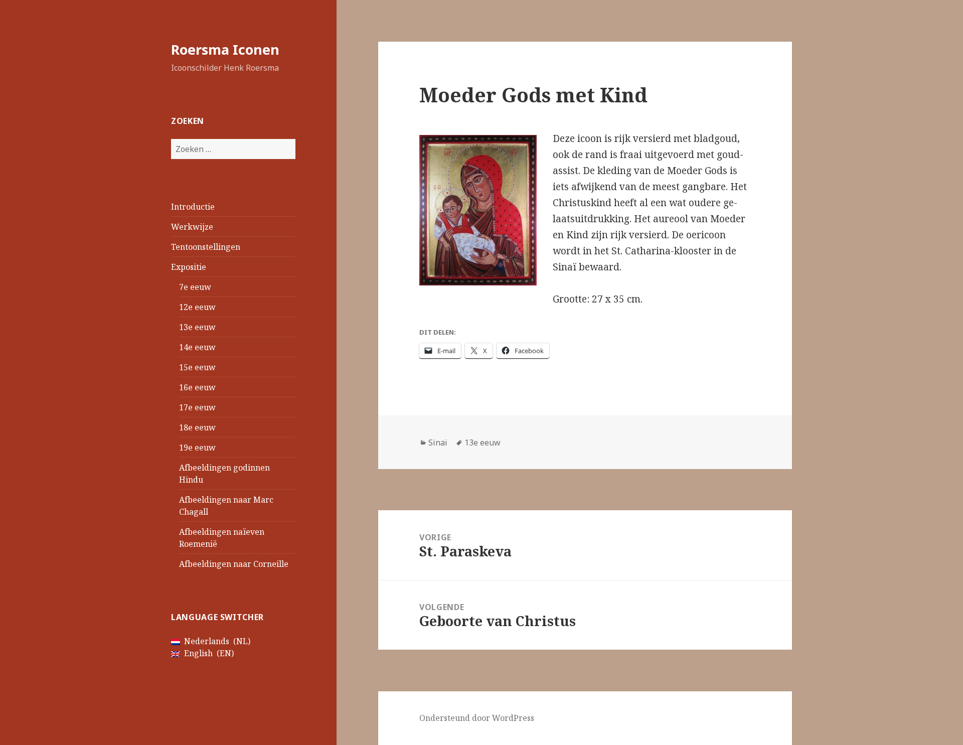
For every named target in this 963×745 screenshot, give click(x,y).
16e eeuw (197, 387)
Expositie (188, 266)
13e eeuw (197, 327)
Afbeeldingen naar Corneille (233, 563)
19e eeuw (197, 447)
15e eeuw (197, 367)
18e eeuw (197, 427)
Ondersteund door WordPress (476, 717)
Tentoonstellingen (205, 246)
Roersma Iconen (225, 49)
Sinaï (437, 442)
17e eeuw (197, 407)
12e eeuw (197, 307)
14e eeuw (197, 347)
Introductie (193, 206)
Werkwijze (192, 226)
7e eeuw (195, 286)
